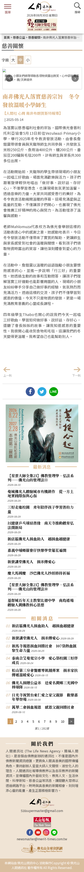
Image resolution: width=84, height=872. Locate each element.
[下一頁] (71, 721)
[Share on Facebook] (30, 394)
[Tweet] (41, 394)
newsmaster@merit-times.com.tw (42, 839)
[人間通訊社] (42, 7)
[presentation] (9, 78)
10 (62, 721)
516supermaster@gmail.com (42, 810)
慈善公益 (19, 37)
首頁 (7, 37)
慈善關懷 (34, 37)
